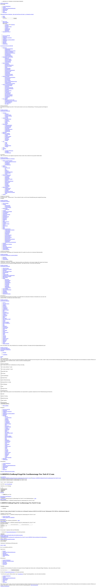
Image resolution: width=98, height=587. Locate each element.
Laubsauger (7, 209)
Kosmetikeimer (7, 69)
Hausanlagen (7, 232)
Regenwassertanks (8, 237)
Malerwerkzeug (5, 187)
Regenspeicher (7, 238)
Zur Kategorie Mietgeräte (5, 348)
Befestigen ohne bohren (9, 65)
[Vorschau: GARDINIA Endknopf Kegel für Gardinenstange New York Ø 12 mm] (15, 478)
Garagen (4, 210)
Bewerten (2, 492)
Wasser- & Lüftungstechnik (8, 84)
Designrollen (7, 281)
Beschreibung (2, 496)
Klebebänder (7, 178)
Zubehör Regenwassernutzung (10, 242)
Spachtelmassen (8, 164)
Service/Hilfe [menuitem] (7, 8)
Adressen (6, 27)
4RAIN (4, 302)
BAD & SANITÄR (6, 409)
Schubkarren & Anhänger (7, 244)
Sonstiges (4, 148)
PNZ (3, 324)
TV (3, 149)
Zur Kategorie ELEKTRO (5, 110)
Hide (3, 310)
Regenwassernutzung (6, 228)
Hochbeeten (5, 215)
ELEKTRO (5, 410)
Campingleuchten (8, 126)
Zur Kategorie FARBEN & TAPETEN (7, 158)
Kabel (6, 142)
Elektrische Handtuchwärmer (10, 50)
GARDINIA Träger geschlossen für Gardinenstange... (37, 537)
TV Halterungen (8, 152)
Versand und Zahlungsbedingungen (9, 8)
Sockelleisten (7, 96)
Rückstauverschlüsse (8, 95)
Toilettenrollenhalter (8, 101)
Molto (4, 317)
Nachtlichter (7, 128)
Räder (4, 227)
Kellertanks (7, 233)
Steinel (4, 331)
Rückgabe (4, 553)
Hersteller (4, 415)
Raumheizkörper (8, 54)
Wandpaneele (5, 292)
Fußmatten (5, 270)
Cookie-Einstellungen (6, 6)
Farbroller (7, 190)
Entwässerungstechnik (9, 87)
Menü (4, 16)
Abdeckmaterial (8, 188)
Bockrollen (7, 279)
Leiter (4, 220)
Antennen (4, 112)
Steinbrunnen (7, 241)
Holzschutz (5, 166)
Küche (4, 273)
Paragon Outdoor (6, 322)
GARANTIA (5, 307)
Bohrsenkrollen (7, 280)
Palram (4, 321)
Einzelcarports (7, 205)
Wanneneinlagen (8, 82)
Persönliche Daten (8, 26)
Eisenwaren (5, 258)
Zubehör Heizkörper (8, 55)
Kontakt (4, 7)
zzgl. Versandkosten (8, 484)
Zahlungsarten (7, 28)
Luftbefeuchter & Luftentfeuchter (9, 275)
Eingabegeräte (7, 134)
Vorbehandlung (7, 172)
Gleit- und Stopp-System (7, 271)
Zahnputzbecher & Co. (9, 75)
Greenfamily (5, 213)
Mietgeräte (5, 458)
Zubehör (6, 97)
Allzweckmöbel (5, 203)
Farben (4, 165)
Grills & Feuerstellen (6, 214)
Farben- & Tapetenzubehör (7, 160)
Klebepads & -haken (8, 179)
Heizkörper (5, 47)
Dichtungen (7, 86)
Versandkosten (20, 573)
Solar (4, 147)
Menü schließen (5, 22)
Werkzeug (4, 257)
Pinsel (6, 193)
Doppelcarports (7, 206)
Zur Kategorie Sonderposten (5, 349)
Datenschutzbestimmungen (10, 572)
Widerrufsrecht (5, 9)
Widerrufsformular (6, 555)
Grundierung (7, 163)
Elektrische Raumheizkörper (10, 52)
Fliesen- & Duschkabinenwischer (11, 81)
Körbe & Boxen (8, 62)
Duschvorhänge (8, 80)
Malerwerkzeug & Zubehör (10, 192)
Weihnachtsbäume (6, 249)
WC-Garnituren (8, 102)
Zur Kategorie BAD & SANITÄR (6, 45)
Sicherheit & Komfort (9, 74)
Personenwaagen (8, 71)
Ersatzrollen (7, 283)
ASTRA (4, 304)
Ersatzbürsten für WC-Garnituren (11, 100)
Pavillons (4, 222)
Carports (4, 204)
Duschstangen (7, 79)
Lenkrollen (7, 285)
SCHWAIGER (5, 327)
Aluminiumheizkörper (9, 48)
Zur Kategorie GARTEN (4, 201)
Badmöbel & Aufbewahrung (8, 56)
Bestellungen (7, 29)
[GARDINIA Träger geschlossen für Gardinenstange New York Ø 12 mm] (14, 537)
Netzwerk (7, 138)
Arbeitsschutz (7, 189)
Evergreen (4, 306)
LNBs (6, 143)
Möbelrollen (7, 286)
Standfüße (7, 151)
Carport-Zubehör (8, 207)
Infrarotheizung (7, 53)
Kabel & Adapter (8, 114)
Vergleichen (3, 490)
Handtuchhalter (7, 68)
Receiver (6, 144)
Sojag (4, 329)
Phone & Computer (6, 133)
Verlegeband (7, 186)
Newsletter (5, 562)
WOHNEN (5, 414)
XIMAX (4, 341)
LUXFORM (7, 428)
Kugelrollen (7, 284)
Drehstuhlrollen (8, 282)
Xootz (4, 342)
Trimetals (4, 336)
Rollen (4, 278)
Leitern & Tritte (5, 274)
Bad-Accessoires (6, 63)
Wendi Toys (5, 339)
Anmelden (7, 24)
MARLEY (5, 316)
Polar (4, 325)
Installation (7, 89)
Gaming (6, 135)
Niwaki (4, 320)
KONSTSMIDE (6, 312)
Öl (5, 168)
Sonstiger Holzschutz (9, 171)
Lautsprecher (7, 121)
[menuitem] (50, 6)
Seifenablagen (7, 72)
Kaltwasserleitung (8, 90)
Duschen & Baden (6, 76)
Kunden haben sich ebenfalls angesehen (15, 535)
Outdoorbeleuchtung (8, 129)
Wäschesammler (8, 61)
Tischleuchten (7, 130)
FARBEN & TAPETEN (7, 411)
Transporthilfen (5, 248)
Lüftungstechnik (8, 92)
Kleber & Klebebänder (7, 174)
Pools (4, 226)
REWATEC (5, 326)
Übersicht (6, 25)
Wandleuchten (7, 131)
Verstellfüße (5, 291)
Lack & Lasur (7, 167)
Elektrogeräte (5, 208)
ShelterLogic (5, 328)
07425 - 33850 (3, 545)
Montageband (7, 182)
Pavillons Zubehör (6, 223)
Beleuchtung (5, 124)
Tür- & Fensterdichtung (7, 289)
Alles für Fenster (6, 268)
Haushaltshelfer (5, 272)
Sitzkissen (4, 245)
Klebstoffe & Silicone (9, 191)
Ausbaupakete (7, 230)
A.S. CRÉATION (6, 303)
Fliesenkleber (7, 162)
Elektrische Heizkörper (9, 51)
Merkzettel (7, 30)
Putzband (6, 184)
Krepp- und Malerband (9, 181)
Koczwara (4, 311)
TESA (4, 334)
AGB (4, 11)
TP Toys (4, 335)
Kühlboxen (5, 219)
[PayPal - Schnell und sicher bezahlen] (7, 471)
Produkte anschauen (4, 109)
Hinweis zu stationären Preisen (8, 561)
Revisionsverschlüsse (9, 94)
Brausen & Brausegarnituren (10, 77)
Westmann (4, 340)
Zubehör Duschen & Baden (10, 83)
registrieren (13, 24)
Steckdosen (7, 139)
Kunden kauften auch (4, 535)
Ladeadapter (7, 137)
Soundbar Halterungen (9, 150)
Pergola (4, 224)
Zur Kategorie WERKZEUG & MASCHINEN (9, 255)
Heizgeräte (5, 132)
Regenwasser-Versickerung (10, 239)
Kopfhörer (7, 120)
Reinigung (7, 170)
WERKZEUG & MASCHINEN (9, 413)
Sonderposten (5, 459)
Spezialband (7, 185)
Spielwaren (5, 246)
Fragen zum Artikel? (6, 516)
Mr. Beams (5, 318)
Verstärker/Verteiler (8, 115)
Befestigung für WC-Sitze (9, 99)
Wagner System (5, 338)
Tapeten (4, 194)
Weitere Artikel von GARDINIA (9, 517)
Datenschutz (5, 10)
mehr (35, 498)
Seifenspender (7, 73)
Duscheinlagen (7, 78)
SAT (3, 141)
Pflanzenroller (5, 225)
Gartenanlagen (7, 231)
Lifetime (6, 427)
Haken (6, 67)
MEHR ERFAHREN (4, 3)
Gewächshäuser (5, 212)
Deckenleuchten (8, 127)
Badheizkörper (7, 49)
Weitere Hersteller (6, 343)
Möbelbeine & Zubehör (7, 276)
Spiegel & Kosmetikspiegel (10, 70)
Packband (7, 183)
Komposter (5, 218)
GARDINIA (5, 308)
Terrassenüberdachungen (7, 247)
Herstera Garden (6, 309)
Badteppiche (7, 64)
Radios (6, 122)
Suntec (4, 333)
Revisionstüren (7, 93)
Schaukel (4, 243)
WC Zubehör (5, 98)
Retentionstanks (8, 240)
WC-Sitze (7, 103)
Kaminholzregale (6, 216)
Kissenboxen (5, 217)
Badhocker (7, 57)
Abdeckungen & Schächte (9, 229)
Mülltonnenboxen (6, 221)
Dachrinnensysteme (8, 85)
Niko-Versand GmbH (6, 319)
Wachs (6, 173)
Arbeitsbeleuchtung (8, 125)
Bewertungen (8, 496)
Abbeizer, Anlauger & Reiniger (10, 161)
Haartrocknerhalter (8, 66)
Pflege (6, 169)
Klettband (7, 180)
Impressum (5, 12)
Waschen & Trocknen (6, 293)
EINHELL (5, 305)
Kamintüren (7, 91)
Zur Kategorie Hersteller (4, 300)
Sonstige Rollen (8, 287)
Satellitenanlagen (8, 145)
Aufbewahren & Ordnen (7, 269)
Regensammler (7, 236)
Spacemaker (5, 330)
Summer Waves (5, 332)
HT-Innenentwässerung (9, 88)
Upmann (4, 337)
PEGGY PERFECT (6, 323)
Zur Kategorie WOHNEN (5, 266)
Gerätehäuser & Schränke (7, 211)
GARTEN (4, 412)
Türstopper (5, 290)
